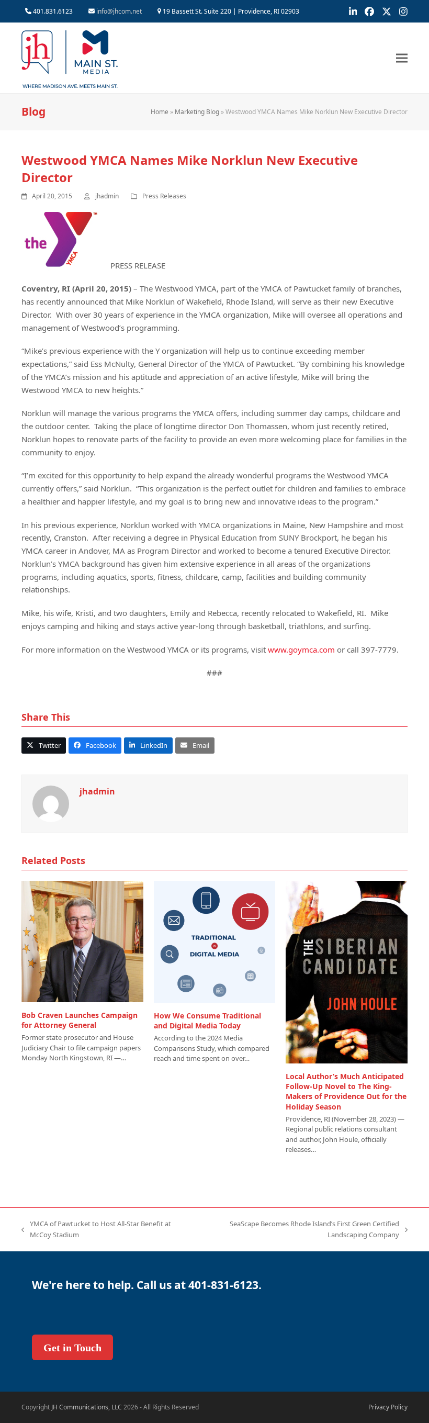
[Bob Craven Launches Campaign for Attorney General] (82, 940)
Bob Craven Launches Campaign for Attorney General (79, 1020)
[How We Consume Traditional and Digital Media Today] (215, 941)
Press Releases (164, 196)
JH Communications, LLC (86, 1407)
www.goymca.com (301, 649)
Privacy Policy (388, 1407)
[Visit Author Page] (50, 803)
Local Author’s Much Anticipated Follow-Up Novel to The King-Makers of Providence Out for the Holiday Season (346, 1091)
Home (159, 111)
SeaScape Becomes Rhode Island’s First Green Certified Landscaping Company (299, 1230)
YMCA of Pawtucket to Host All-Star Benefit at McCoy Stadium (96, 1230)
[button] (402, 57)
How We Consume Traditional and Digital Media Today (207, 1020)
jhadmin (107, 196)
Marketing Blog (197, 111)
